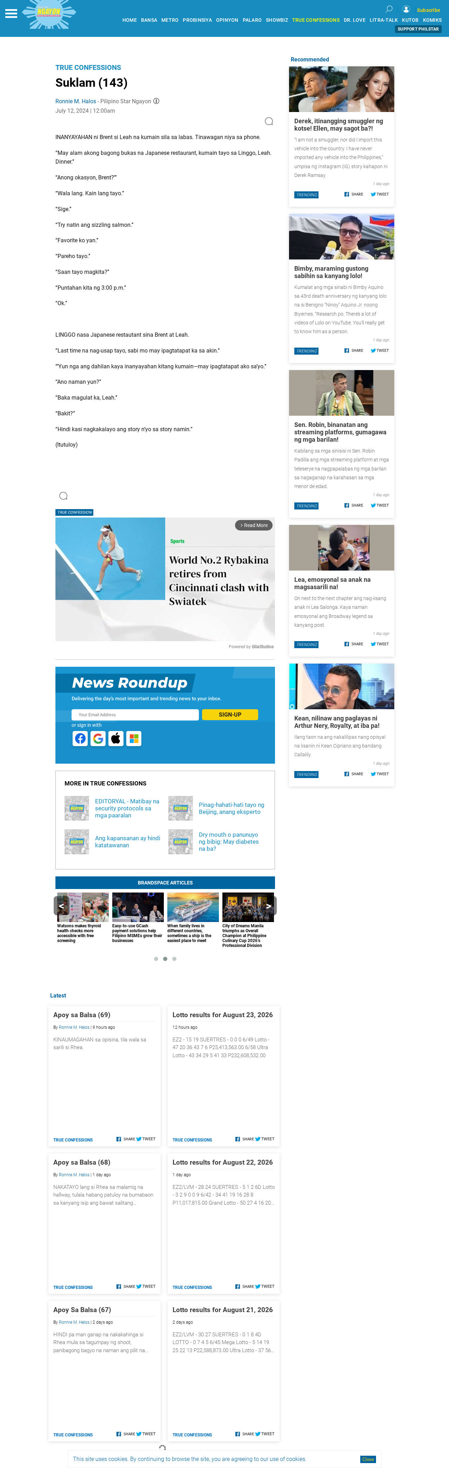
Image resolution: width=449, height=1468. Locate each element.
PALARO (252, 20)
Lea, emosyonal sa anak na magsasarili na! (332, 583)
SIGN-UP (230, 714)
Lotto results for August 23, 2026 (223, 1015)
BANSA (149, 20)
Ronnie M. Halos (75, 101)
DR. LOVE (355, 20)
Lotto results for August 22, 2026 (223, 1162)
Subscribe (428, 10)
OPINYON (227, 20)
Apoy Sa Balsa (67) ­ (83, 1310)
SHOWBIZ (277, 20)
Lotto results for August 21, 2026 (223, 1310)
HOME (129, 20)
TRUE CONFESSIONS (316, 20)
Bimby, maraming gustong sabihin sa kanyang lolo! (331, 272)
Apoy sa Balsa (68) (81, 1162)
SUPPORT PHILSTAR (418, 29)
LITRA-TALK (384, 20)
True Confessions (88, 67)
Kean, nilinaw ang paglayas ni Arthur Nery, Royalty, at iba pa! (337, 722)
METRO (170, 20)
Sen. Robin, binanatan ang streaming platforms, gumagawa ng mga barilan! (340, 432)
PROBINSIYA (197, 20)
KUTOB (410, 20)
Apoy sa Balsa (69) (81, 1015)
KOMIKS (432, 20)
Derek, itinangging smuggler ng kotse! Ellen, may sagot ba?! (338, 124)
